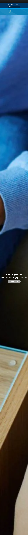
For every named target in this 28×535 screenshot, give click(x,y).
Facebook (19, 4)
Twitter (13, 4)
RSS (8, 4)
